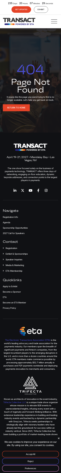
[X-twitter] (23, 190)
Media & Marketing (15, 265)
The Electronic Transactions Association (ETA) (27, 340)
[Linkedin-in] (15, 190)
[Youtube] (30, 190)
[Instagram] (46, 190)
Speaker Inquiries (14, 259)
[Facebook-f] (38, 190)
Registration (11, 248)
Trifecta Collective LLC (14, 402)
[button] (30, 247)
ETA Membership (14, 271)
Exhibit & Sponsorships (17, 253)
